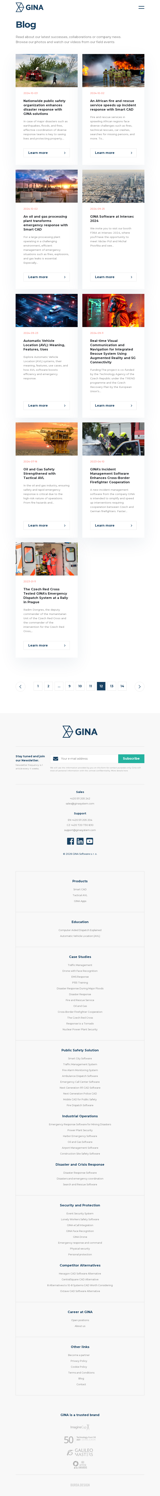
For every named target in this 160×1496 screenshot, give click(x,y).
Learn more (38, 153)
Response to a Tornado (80, 1023)
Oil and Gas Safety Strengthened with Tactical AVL (39, 473)
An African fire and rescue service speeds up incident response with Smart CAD (113, 105)
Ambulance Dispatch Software (80, 1076)
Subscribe (131, 758)
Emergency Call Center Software (80, 1081)
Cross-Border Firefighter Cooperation (80, 1011)
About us (80, 1326)
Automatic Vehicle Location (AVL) (80, 936)
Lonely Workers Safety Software (80, 1219)
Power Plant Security (80, 1130)
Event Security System (80, 1213)
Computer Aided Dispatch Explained (80, 930)
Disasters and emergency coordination (80, 1178)
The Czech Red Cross (80, 1017)
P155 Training (80, 982)
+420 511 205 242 (80, 798)
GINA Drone (80, 1236)
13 (111, 686)
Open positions (80, 1320)
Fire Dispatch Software (80, 1105)
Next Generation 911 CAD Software (80, 1087)
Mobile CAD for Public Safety (80, 1099)
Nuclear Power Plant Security (80, 1029)
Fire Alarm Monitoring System (80, 1070)
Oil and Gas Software (80, 1141)
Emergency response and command (80, 1242)
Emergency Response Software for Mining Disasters (80, 1124)
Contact (81, 1384)
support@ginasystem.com (80, 830)
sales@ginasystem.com (80, 803)
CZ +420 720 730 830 (80, 825)
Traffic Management (80, 965)
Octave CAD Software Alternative (80, 1291)
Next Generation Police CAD (80, 1093)
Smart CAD (80, 889)
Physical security (80, 1248)
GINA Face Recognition (80, 1231)
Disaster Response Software (80, 1172)
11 (90, 686)
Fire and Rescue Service (80, 1000)
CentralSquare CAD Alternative (80, 1279)
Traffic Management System (80, 1064)
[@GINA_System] (89, 841)
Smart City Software (80, 1058)
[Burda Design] (80, 1485)
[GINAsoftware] (70, 841)
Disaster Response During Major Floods (80, 988)
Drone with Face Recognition (80, 970)
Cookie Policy (79, 1366)
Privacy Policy (79, 1360)
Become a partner (79, 1355)
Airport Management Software (80, 1147)
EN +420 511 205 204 (80, 819)
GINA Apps (80, 901)
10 (80, 686)
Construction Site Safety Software (80, 1153)
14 (122, 686)
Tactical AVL (80, 895)
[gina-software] (80, 841)
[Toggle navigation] (141, 7)
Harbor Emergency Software (80, 1136)
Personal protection (80, 1254)
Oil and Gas (80, 1006)
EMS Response (80, 976)
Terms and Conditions (81, 1372)
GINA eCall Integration (80, 1225)
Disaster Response (80, 994)
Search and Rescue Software (80, 1184)
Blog (81, 1378)
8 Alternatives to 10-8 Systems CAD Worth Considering (80, 1285)
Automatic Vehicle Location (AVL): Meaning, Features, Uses (44, 345)
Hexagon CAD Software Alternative (80, 1273)
